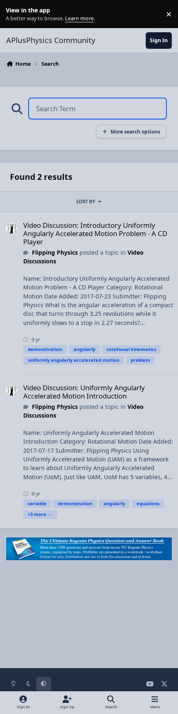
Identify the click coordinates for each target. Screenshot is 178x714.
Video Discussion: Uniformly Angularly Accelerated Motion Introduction (84, 392)
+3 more (37, 514)
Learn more (16, 14)
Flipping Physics (55, 252)
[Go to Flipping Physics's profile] (11, 228)
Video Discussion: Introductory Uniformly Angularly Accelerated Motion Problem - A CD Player (95, 233)
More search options (135, 131)
